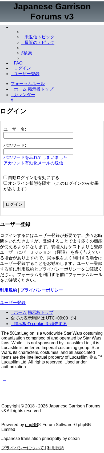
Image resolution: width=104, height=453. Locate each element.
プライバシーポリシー (41, 290)
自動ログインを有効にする (33, 177)
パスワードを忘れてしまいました (35, 157)
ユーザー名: (14, 129)
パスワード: (14, 145)
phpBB (31, 424)
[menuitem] (37, 37)
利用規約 (8, 290)
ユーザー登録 (13, 302)
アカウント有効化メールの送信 (33, 163)
